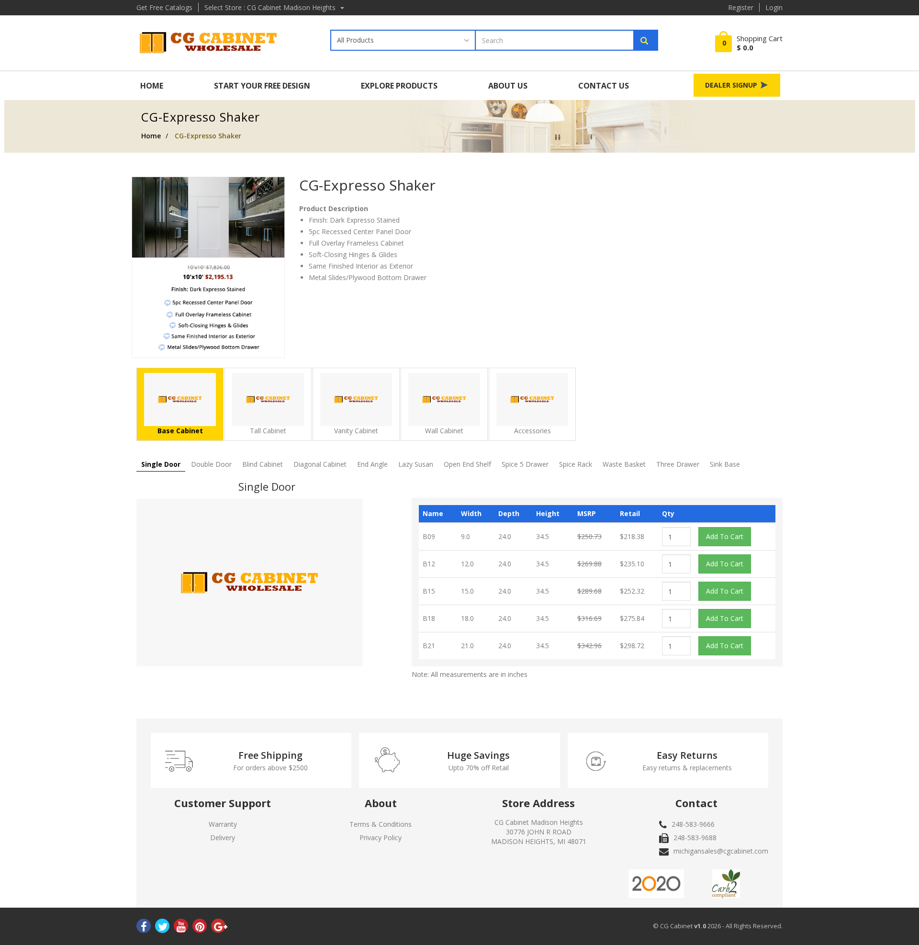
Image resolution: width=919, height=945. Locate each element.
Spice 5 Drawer (525, 464)
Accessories (532, 430)
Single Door (160, 464)
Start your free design (262, 85)
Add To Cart (724, 536)
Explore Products (399, 85)
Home (151, 85)
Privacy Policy (380, 837)
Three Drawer (677, 464)
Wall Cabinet (444, 430)
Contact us (603, 85)
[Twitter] (162, 928)
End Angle (372, 464)
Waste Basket (624, 464)
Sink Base (725, 464)
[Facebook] (143, 928)
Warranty (223, 824)
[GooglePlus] (218, 928)
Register (740, 7)
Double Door (211, 464)
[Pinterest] (199, 928)
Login (774, 7)
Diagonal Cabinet (320, 464)
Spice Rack (575, 464)
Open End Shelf (467, 464)
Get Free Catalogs (164, 7)
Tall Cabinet (268, 430)
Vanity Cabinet (356, 430)
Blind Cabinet (262, 464)
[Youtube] (181, 928)
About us (507, 85)
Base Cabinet (180, 430)
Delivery (222, 837)
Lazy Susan (415, 464)
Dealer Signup (732, 85)
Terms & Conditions (380, 824)
